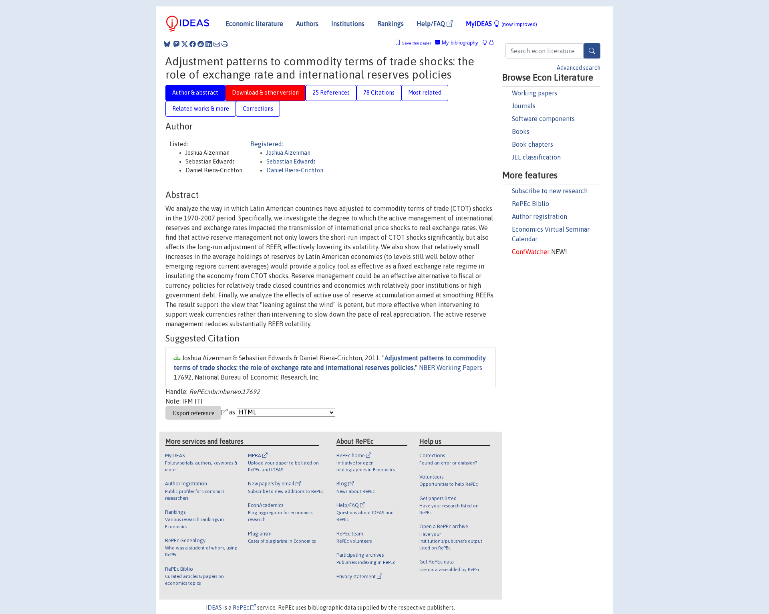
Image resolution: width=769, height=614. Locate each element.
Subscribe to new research (550, 190)
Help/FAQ (432, 23)
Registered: (266, 143)
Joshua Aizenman (288, 152)
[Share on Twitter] (184, 44)
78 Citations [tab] (379, 92)
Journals (523, 105)
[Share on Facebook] (192, 44)
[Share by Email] (216, 44)
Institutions (347, 23)
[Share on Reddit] (200, 44)
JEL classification (536, 157)
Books (520, 131)
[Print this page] (224, 44)
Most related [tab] (424, 92)
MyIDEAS (501, 23)
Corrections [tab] (258, 108)
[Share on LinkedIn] (208, 44)
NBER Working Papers (450, 367)
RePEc (241, 607)
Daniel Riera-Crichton (294, 170)
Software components (543, 118)
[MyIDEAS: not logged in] (487, 42)
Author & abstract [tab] (195, 92)
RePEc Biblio (530, 203)
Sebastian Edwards (291, 161)
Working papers (534, 93)
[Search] (592, 51)
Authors (307, 23)
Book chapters (532, 144)
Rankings (390, 23)
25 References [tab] (331, 92)
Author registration (539, 216)
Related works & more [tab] (200, 108)
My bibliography (459, 43)
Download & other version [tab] (265, 92)
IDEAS (214, 607)
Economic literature (254, 23)
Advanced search (578, 68)
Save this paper (416, 43)
